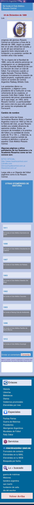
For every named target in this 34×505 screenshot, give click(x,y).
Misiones (7, 477)
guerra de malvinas (11, 474)
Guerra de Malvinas (11, 421)
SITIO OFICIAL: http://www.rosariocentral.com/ (14, 160)
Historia (6, 388)
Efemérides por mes (12, 404)
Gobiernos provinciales (13, 401)
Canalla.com (6, 163)
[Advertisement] (17, 205)
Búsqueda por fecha (12, 460)
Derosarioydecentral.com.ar (13, 165)
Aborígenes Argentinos (13, 428)
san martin (7, 483)
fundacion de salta (11, 487)
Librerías (7, 392)
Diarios (6, 398)
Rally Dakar (8, 434)
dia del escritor (9, 490)
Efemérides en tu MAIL (13, 454)
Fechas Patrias (9, 418)
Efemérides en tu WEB (13, 457)
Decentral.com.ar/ (9, 167)
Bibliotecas (8, 395)
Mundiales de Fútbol (12, 431)
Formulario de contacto (13, 451)
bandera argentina (11, 480)
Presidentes (8, 424)
